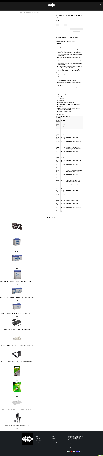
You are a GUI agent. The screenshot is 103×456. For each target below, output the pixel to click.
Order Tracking (54, 442)
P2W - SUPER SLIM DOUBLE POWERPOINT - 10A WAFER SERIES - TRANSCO (17, 402)
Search (53, 436)
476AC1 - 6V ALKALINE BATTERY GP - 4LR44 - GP (17, 371)
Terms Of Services (39, 440)
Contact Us (53, 440)
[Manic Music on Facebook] (69, 447)
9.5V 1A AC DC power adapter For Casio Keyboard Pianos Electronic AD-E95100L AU (17, 354)
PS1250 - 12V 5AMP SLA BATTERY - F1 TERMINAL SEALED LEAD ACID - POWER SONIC (17, 242)
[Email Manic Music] (72, 447)
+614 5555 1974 (8, 1)
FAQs (37, 436)
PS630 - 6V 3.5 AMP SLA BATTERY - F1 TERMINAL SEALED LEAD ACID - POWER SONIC (17, 290)
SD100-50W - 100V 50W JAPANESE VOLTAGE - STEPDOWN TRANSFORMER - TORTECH (17, 226)
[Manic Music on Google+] (71, 447)
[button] (76, 29)
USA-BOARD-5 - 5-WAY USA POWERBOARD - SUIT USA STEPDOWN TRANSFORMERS (17, 338)
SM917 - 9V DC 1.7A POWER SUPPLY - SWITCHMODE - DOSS (17, 418)
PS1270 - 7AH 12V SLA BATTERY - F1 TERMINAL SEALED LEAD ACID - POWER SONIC (17, 306)
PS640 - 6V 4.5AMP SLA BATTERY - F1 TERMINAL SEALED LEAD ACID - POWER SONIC (17, 274)
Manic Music (24, 451)
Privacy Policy (38, 438)
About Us (53, 438)
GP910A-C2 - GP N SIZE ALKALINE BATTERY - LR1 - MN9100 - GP (17, 387)
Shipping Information (39, 442)
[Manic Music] (51, 5)
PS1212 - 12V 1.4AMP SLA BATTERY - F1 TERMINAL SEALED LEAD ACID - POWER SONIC (17, 258)
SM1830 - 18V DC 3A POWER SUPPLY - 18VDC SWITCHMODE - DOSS (17, 322)
